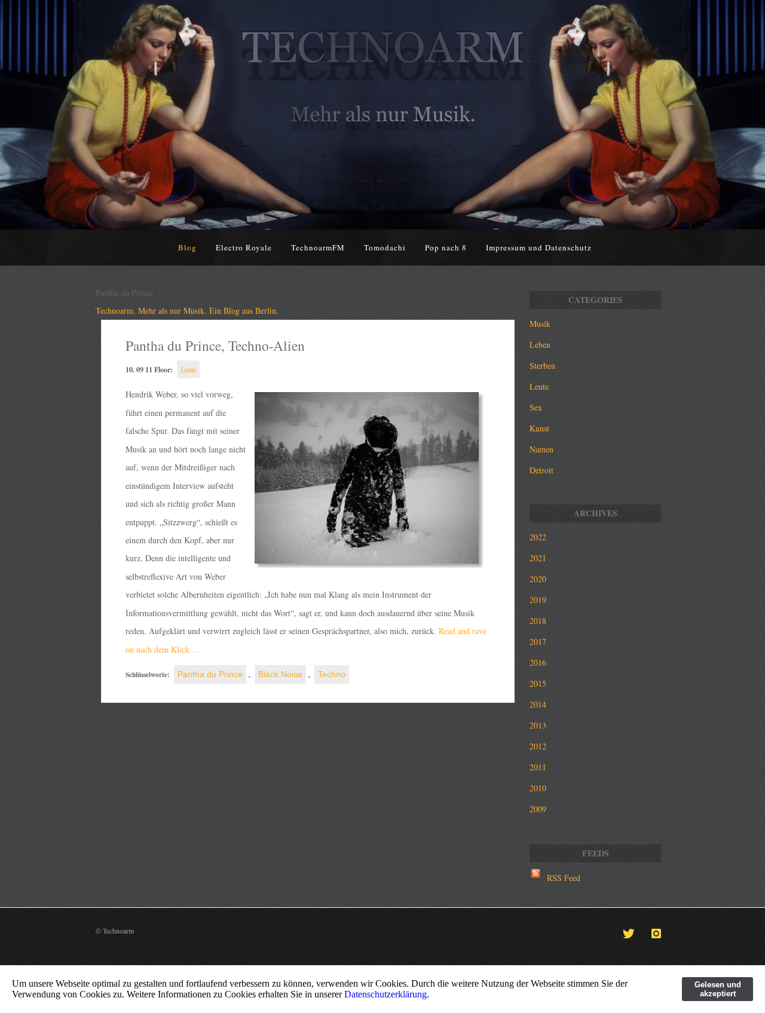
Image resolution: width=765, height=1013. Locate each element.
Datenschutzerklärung (385, 994)
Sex (536, 407)
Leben (540, 344)
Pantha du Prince (210, 674)
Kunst (539, 428)
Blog (187, 247)
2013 (538, 725)
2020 (538, 578)
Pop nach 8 (446, 247)
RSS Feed (563, 877)
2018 (538, 620)
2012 (538, 746)
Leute (188, 369)
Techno (331, 674)
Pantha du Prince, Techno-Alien (215, 345)
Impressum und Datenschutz (539, 247)
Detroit (541, 470)
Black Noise (280, 674)
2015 (538, 683)
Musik (540, 323)
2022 (538, 537)
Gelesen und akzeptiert (717, 989)
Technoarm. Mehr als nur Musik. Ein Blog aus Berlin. (187, 310)
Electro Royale (244, 247)
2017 (538, 641)
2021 (538, 558)
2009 (538, 809)
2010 (538, 788)
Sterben (542, 365)
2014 (538, 704)
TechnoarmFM (318, 247)
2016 (538, 662)
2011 (538, 767)
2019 (538, 599)
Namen (541, 449)
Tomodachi (385, 247)
